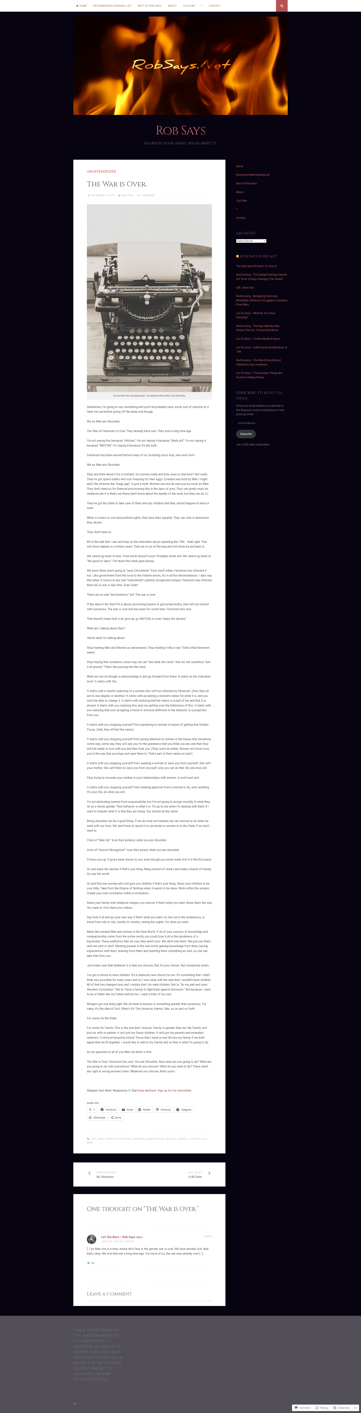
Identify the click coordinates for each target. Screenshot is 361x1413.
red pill (171, 1138)
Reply (208, 1236)
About (172, 5)
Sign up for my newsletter (174, 1090)
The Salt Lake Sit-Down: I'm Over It (256, 266)
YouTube (189, 5)
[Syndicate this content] (237, 256)
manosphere (155, 1138)
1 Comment (147, 195)
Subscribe (246, 433)
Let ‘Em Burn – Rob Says (118, 1237)
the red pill (198, 1138)
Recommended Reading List (112, 5)
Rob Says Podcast (258, 256)
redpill (183, 1138)
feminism (139, 1138)
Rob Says (180, 131)
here (141, 1090)
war (90, 1142)
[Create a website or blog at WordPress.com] (74, 1403)
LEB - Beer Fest (245, 287)
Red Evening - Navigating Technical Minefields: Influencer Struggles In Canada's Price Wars (261, 300)
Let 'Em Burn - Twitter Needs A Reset (258, 338)
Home (83, 5)
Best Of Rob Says (150, 5)
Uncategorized (101, 171)
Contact (215, 5)
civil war (97, 1138)
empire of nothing (118, 1138)
